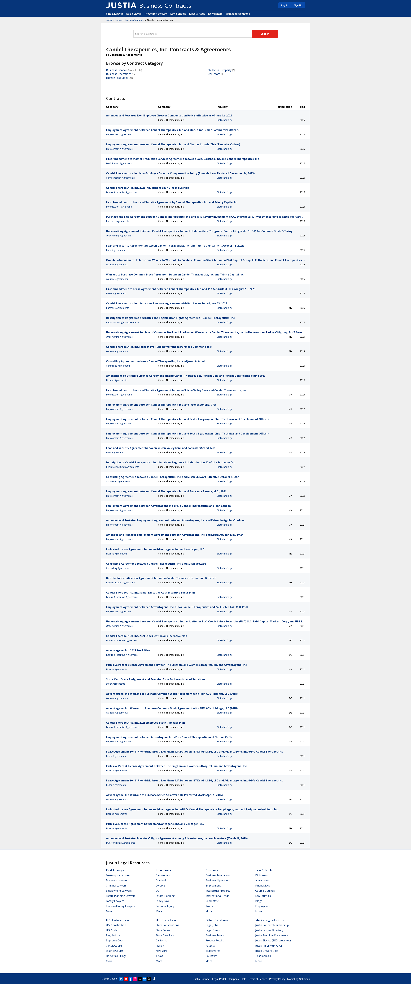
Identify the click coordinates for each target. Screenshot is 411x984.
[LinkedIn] (121, 979)
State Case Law (165, 935)
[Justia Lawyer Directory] (154, 979)
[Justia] (121, 5)
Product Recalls (215, 940)
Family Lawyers (115, 901)
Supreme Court (115, 940)
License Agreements (116, 380)
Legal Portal (219, 979)
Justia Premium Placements (271, 935)
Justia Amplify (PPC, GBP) (270, 945)
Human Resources (117, 78)
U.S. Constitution (116, 925)
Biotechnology (224, 119)
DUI (158, 890)
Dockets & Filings (116, 956)
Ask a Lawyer (134, 13)
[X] (149, 979)
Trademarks (213, 951)
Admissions (262, 880)
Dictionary (261, 875)
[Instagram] (135, 979)
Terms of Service (257, 979)
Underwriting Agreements (119, 235)
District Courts (114, 951)
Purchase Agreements (117, 221)
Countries (211, 956)
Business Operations (118, 74)
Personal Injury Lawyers (120, 906)
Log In (284, 5)
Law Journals (263, 896)
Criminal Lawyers (116, 885)
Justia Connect (201, 979)
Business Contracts (134, 20)
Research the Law (156, 13)
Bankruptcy (163, 875)
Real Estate (213, 74)
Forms (118, 20)
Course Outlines (265, 890)
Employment (213, 885)
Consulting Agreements (118, 365)
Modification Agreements (119, 163)
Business (212, 870)
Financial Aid (262, 885)
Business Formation (218, 875)
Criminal (161, 880)
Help (243, 979)
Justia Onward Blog (266, 951)
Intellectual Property (219, 70)
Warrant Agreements (117, 264)
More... (110, 911)
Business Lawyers (116, 880)
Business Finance (116, 70)
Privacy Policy (277, 979)
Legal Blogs (213, 930)
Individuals (163, 870)
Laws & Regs (197, 13)
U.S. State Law (166, 920)
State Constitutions (167, 925)
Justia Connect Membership (272, 925)
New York (161, 951)
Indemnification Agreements (121, 582)
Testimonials (263, 956)
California (161, 940)
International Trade (217, 896)
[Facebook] (130, 979)
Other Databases (218, 920)
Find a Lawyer (114, 13)
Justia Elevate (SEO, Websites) (273, 940)
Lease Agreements (116, 293)
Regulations (113, 935)
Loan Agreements (115, 250)
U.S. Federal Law (117, 920)
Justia (109, 20)
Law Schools (178, 13)
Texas (159, 956)
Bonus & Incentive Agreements (122, 192)
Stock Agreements (115, 683)
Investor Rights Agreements (120, 842)
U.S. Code (111, 930)
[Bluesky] (144, 979)
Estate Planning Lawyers (121, 896)
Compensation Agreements (120, 177)
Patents (210, 945)
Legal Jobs (212, 925)
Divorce (160, 885)
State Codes (163, 930)
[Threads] (140, 979)
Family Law (162, 901)
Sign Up (298, 5)
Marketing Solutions (238, 13)
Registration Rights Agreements (122, 322)
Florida (160, 945)
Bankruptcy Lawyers (118, 875)
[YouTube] (126, 979)
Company (233, 979)
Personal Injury (165, 906)
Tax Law (210, 906)
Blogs (258, 901)
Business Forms (215, 935)
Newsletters (215, 13)
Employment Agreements (119, 134)
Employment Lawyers (119, 890)
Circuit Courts (114, 945)
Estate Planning (165, 896)
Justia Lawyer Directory (269, 930)
